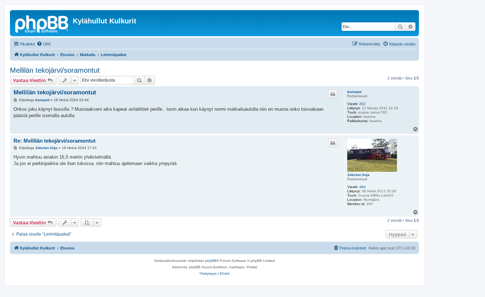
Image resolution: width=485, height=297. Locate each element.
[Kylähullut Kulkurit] (42, 23)
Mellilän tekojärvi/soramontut (55, 70)
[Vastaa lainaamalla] (332, 94)
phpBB (211, 261)
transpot (354, 92)
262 (362, 104)
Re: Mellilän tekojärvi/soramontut (54, 141)
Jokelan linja (358, 175)
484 (362, 187)
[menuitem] (44, 44)
